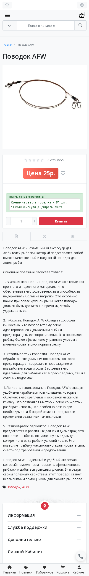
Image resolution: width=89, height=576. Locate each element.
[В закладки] (63, 173)
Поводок (13, 487)
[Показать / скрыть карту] (45, 506)
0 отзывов (55, 160)
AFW (25, 487)
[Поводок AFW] (45, 107)
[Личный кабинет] (82, 5)
